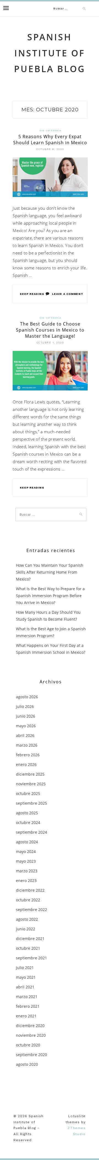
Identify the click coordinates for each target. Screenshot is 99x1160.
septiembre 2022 (31, 909)
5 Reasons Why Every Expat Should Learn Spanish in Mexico (50, 139)
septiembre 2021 (31, 957)
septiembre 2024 (31, 832)
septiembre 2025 (31, 803)
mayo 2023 (26, 861)
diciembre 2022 (30, 890)
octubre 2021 (28, 948)
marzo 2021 (26, 996)
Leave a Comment (67, 293)
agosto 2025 (27, 812)
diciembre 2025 (30, 774)
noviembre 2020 (31, 1035)
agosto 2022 (27, 919)
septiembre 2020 (31, 1054)
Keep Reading (32, 293)
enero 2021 (26, 1016)
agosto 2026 (27, 696)
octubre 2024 (28, 822)
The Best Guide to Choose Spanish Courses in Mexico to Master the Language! (50, 330)
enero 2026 (26, 764)
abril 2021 (25, 987)
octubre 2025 (28, 793)
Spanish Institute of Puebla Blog (49, 53)
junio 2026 (25, 716)
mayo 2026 (26, 725)
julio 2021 (25, 967)
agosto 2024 (27, 841)
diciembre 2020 (30, 1025)
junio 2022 (25, 928)
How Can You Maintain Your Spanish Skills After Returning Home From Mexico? (49, 572)
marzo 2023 (26, 870)
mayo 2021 (26, 977)
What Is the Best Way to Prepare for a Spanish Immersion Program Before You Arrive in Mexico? (50, 595)
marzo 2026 (26, 745)
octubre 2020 (28, 1045)
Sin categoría (50, 130)
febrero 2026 (28, 754)
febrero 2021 (28, 1006)
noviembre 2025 (31, 783)
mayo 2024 (26, 851)
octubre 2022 (28, 899)
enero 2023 (26, 880)
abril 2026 (25, 735)
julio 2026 (25, 706)
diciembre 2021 (30, 938)
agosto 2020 (27, 1064)
